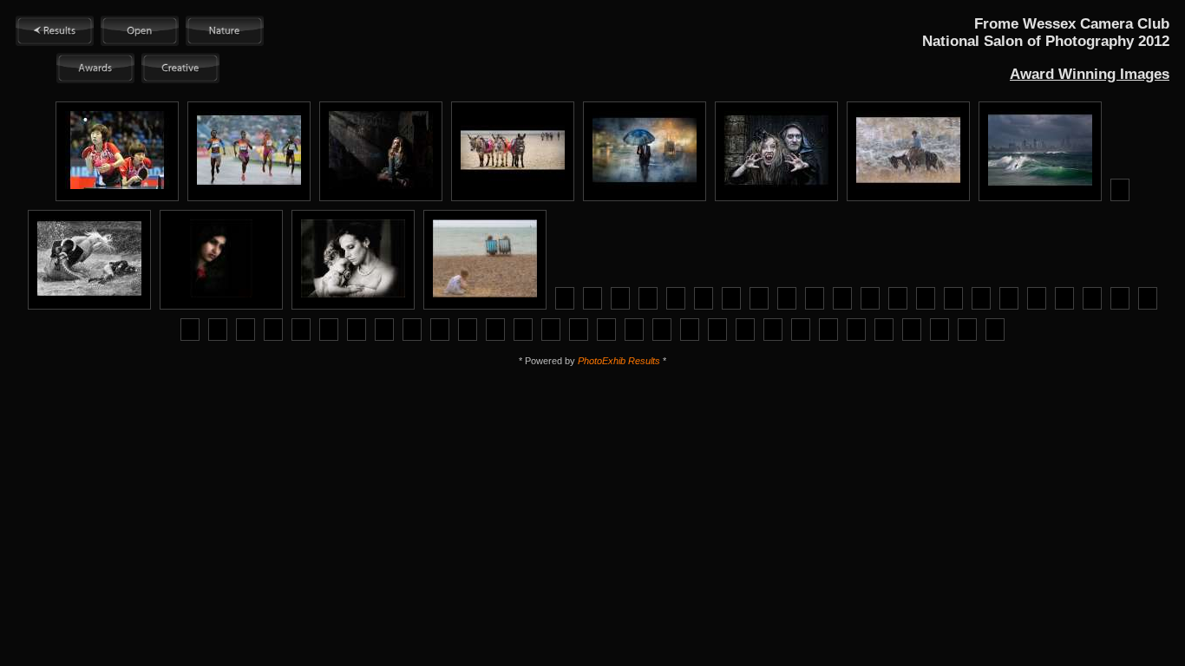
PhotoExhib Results (619, 361)
